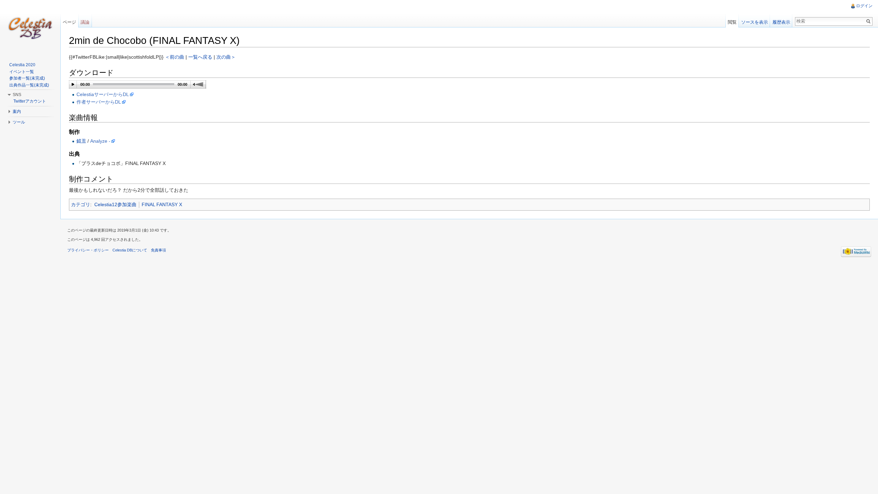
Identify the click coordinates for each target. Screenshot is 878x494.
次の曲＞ (226, 57)
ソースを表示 (754, 22)
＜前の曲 (174, 57)
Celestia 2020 (22, 64)
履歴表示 (781, 22)
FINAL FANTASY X (162, 204)
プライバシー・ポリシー (88, 250)
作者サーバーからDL (98, 102)
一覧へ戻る (200, 57)
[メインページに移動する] (30, 27)
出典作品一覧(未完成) (29, 85)
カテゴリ (80, 204)
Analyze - (100, 141)
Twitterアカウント (29, 101)
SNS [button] (17, 94)
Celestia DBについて (129, 250)
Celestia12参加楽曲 (115, 204)
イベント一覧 (21, 71)
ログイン (864, 5)
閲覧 (732, 22)
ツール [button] (19, 122)
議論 (85, 22)
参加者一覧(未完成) (27, 78)
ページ (69, 22)
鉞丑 (81, 141)
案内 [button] (17, 111)
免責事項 (158, 250)
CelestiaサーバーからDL (102, 94)
